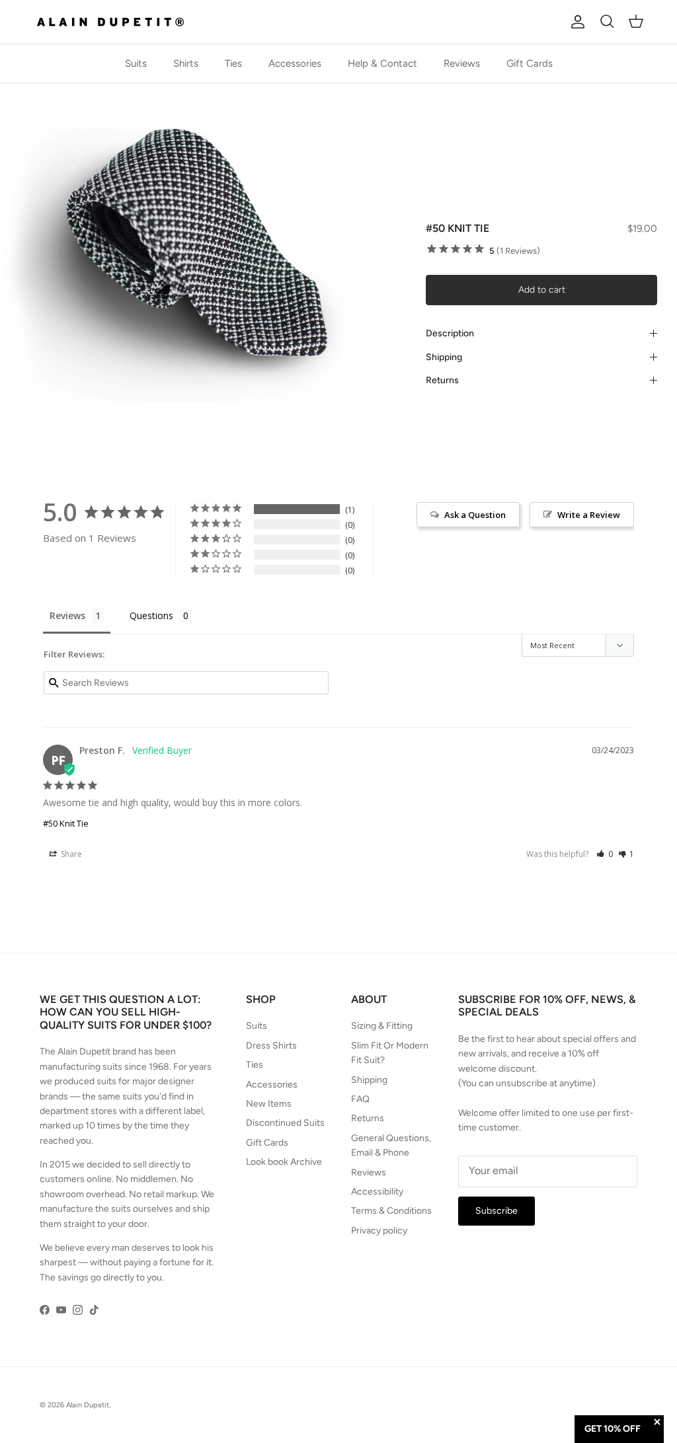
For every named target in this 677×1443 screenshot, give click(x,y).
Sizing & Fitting (382, 1025)
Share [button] (70, 854)
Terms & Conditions (391, 1210)
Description (450, 333)
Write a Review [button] (588, 515)
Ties (233, 63)
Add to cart (541, 289)
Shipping (444, 357)
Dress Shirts (271, 1045)
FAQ (360, 1099)
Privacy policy (379, 1230)
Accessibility (377, 1191)
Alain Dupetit (87, 1405)
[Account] (575, 22)
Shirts (185, 63)
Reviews (462, 63)
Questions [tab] (151, 615)
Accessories (294, 63)
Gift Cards (529, 63)
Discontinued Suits (285, 1122)
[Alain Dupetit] (114, 21)
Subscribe (496, 1210)
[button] (604, 854)
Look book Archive (284, 1161)
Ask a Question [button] (475, 515)
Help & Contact (382, 63)
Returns (442, 380)
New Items (269, 1103)
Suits (136, 63)
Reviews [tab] (67, 615)
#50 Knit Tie (66, 823)
